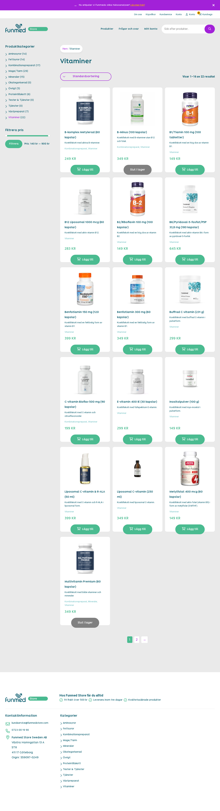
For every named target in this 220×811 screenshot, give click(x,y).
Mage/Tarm (15, 71)
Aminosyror (14, 54)
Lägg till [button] (87, 169)
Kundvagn (205, 14)
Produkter (107, 29)
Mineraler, (92, 601)
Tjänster (13, 106)
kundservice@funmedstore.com (30, 723)
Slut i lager (137, 169)
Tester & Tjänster (19, 100)
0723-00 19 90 (20, 730)
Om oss (138, 14)
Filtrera (14, 144)
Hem (65, 48)
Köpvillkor (151, 14)
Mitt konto (150, 29)
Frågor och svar (129, 29)
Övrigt (12, 88)
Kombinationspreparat (21, 65)
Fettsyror (14, 59)
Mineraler (13, 77)
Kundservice (166, 14)
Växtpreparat (16, 111)
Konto (179, 14)
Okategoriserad (17, 82)
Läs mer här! (137, 5)
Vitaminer (14, 117)
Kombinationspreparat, (76, 148)
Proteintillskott (17, 94)
